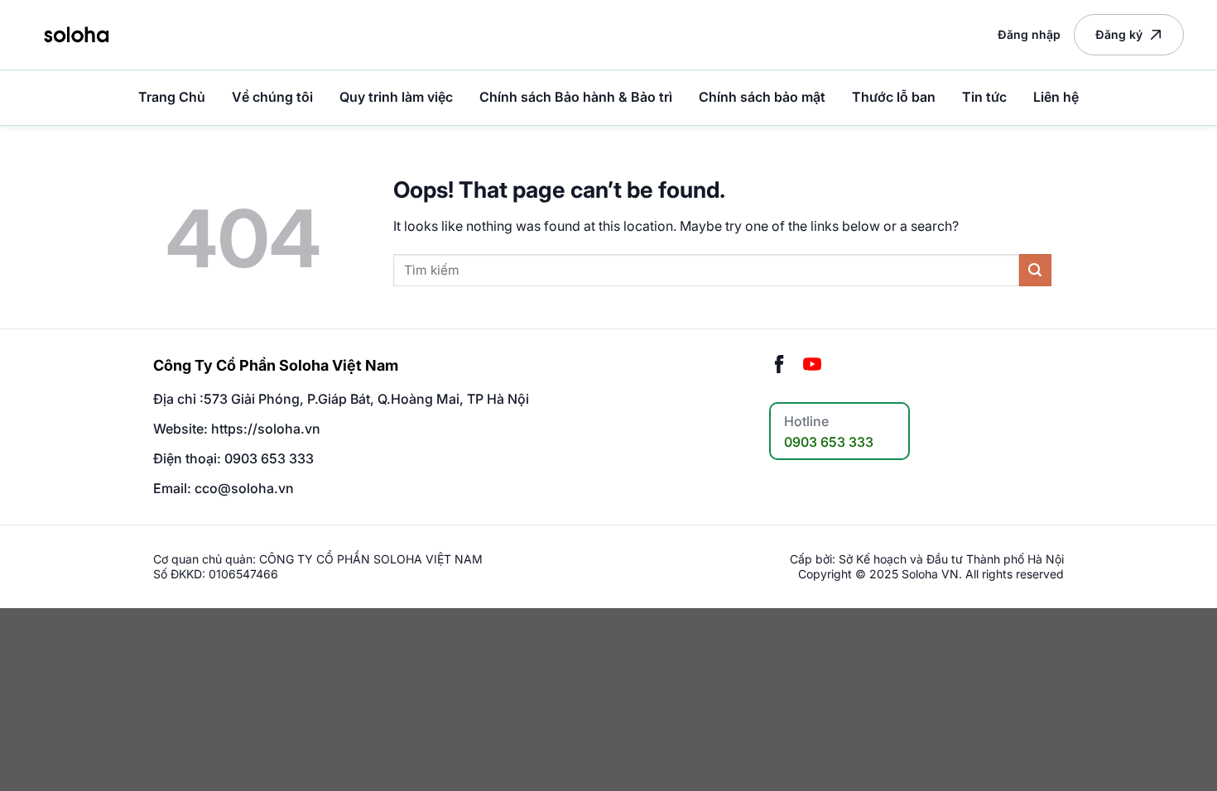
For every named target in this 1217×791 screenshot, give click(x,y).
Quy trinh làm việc (396, 97)
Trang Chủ (171, 97)
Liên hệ (1056, 97)
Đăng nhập (1029, 34)
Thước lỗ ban (894, 97)
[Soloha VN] (76, 34)
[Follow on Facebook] (779, 366)
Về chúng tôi (272, 97)
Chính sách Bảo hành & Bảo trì (575, 97)
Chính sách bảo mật (762, 97)
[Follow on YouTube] (812, 366)
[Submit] (1035, 270)
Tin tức (984, 97)
